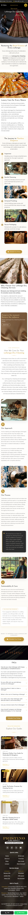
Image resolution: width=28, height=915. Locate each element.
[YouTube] (20, 847)
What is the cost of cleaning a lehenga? (13, 694)
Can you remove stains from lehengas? (12, 705)
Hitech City (7, 878)
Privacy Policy (23, 904)
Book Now (6, 324)
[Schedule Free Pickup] (25, 5)
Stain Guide (21, 861)
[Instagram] (7, 847)
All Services (21, 856)
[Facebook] (11, 847)
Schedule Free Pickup (14, 718)
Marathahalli (21, 878)
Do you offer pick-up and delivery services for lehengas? (11, 683)
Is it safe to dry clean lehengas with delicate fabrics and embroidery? (11, 699)
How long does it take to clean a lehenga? (11, 689)
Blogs (7, 861)
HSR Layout (21, 876)
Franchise (21, 858)
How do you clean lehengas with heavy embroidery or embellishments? (12, 667)
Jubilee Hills (7, 876)
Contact (7, 864)
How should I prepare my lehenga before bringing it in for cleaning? (11, 710)
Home (7, 856)
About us (7, 858)
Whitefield (21, 873)
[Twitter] (16, 847)
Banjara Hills (7, 873)
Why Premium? (21, 864)
